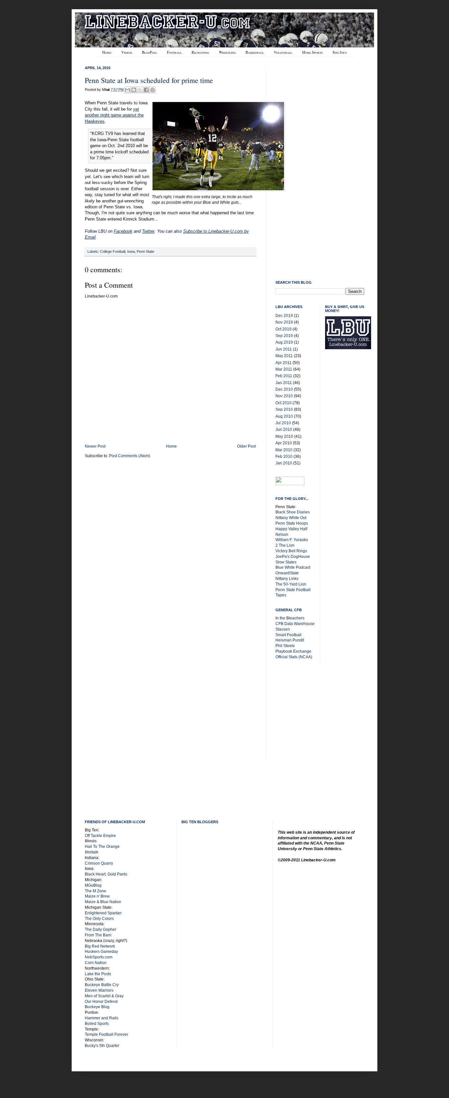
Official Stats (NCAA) (293, 657)
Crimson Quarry (99, 863)
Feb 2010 (284, 456)
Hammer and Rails (101, 1018)
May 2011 (284, 355)
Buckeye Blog (97, 1007)
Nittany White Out (290, 517)
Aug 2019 (284, 342)
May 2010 (284, 436)
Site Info (340, 52)
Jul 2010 (283, 423)
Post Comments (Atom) (129, 456)
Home (106, 52)
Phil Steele (285, 645)
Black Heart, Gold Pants (106, 874)
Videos (126, 52)
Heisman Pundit (289, 640)
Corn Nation (95, 962)
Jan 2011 (283, 382)
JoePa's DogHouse (292, 556)
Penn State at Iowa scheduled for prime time (149, 80)
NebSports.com (98, 957)
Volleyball (283, 52)
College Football (112, 251)
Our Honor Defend (101, 1001)
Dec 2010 (284, 389)
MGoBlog (93, 885)
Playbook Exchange (293, 651)
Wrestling (227, 52)
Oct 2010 (283, 403)
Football (174, 52)
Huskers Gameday (101, 951)
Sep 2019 (284, 335)
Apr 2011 (283, 362)
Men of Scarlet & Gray (104, 996)
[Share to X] (140, 90)
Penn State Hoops (291, 523)
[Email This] (127, 90)
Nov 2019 (284, 322)
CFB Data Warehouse (295, 623)
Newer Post (95, 446)
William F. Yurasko (291, 539)
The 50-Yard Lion (290, 584)
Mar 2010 (284, 450)
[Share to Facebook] (146, 90)
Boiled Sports (97, 1023)
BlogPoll (149, 52)
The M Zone (95, 891)
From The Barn (98, 935)
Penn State (145, 251)
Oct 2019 (283, 329)
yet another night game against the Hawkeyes (114, 115)
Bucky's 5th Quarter (102, 1045)
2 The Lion (285, 545)
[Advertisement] (351, 459)
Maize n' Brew (97, 896)
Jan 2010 (283, 463)
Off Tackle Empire (100, 835)
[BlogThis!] (133, 90)
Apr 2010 (283, 443)
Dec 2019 (284, 315)
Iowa (131, 251)
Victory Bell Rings (291, 551)
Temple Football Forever (106, 1034)
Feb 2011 (283, 376)
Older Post (246, 446)
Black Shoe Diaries (292, 512)
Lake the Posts (98, 974)
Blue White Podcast (292, 567)
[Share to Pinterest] (152, 90)
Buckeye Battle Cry (102, 984)
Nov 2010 (284, 396)
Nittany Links (286, 578)
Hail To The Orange (102, 846)
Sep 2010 (284, 409)
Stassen (282, 629)
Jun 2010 (283, 429)
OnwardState (287, 573)
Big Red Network (100, 946)
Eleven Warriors (99, 990)
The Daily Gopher (100, 929)
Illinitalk (91, 852)
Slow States (285, 562)
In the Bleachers (289, 618)
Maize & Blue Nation (103, 902)
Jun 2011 (283, 349)
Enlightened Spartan (103, 913)
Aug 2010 (284, 416)
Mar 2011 (283, 369)
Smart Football (288, 635)
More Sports (312, 52)
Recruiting (200, 52)
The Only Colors (99, 918)
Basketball (255, 52)
